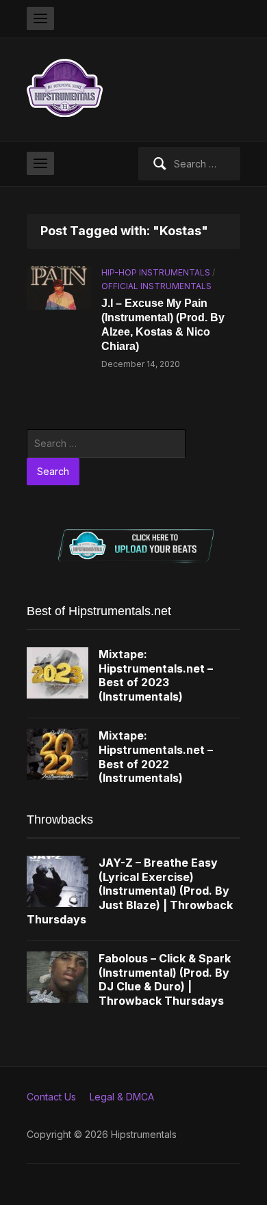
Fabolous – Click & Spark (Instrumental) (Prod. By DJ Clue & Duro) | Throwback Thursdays (165, 979)
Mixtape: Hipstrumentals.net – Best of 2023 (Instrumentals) (156, 675)
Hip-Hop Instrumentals (155, 272)
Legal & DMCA (122, 1096)
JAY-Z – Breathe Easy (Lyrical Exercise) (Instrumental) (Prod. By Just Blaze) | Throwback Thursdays (130, 891)
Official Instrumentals (156, 286)
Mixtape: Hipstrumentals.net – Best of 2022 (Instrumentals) (156, 757)
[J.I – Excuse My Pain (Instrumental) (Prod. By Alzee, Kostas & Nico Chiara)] (59, 287)
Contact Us (51, 1096)
